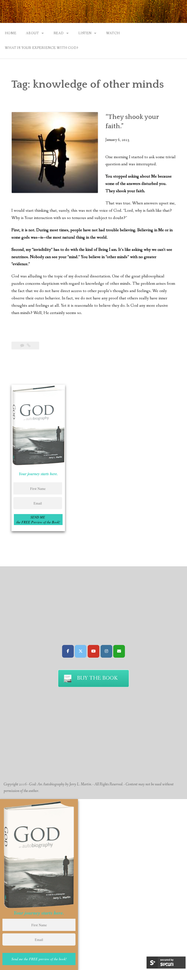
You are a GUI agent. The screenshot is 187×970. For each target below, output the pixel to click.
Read (59, 33)
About (32, 33)
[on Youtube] (93, 651)
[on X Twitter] (80, 651)
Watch (113, 33)
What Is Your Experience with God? (41, 48)
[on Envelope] (119, 651)
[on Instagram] (106, 651)
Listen (85, 33)
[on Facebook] (68, 651)
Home (10, 33)
